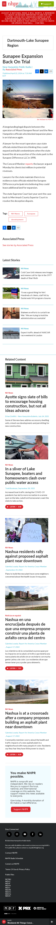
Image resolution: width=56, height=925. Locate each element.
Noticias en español (13, 615)
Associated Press (14, 69)
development (17, 219)
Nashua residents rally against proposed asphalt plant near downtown (26, 556)
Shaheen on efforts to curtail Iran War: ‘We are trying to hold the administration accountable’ (35, 315)
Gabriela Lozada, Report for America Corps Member (26, 566)
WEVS (7, 896)
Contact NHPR (11, 853)
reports (29, 163)
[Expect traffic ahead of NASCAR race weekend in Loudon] (11, 333)
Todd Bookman (11, 488)
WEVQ (8, 894)
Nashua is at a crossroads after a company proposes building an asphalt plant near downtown (27, 719)
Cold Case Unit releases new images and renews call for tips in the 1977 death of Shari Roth (37, 275)
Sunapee (31, 213)
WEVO (8, 892)
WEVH (8, 886)
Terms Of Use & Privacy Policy (17, 869)
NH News (15, 213)
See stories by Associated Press (18, 245)
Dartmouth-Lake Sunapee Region (28, 43)
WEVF (7, 883)
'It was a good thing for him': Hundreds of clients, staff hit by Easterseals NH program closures (36, 295)
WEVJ (7, 888)
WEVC (8, 881)
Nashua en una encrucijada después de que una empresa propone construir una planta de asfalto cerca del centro (27, 628)
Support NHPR (21, 809)
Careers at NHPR (12, 864)
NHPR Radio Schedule (14, 858)
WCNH (8, 879)
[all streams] (52, 921)
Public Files (9, 875)
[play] (4, 921)
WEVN (8, 890)
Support (47, 4)
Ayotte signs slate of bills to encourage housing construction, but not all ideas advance (26, 403)
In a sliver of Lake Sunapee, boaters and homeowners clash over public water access (25, 475)
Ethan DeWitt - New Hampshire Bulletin (21, 416)
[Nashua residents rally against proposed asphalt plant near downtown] (26, 530)
